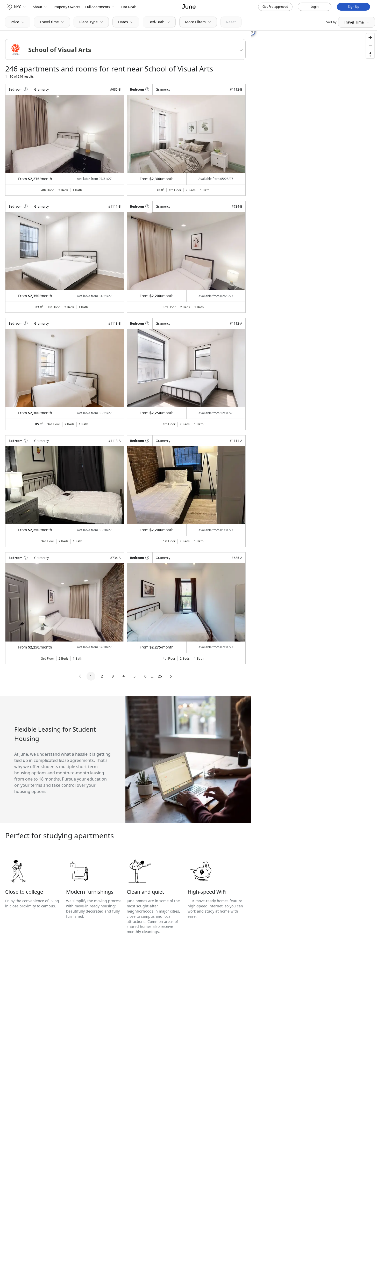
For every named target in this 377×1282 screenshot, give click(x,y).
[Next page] (170, 676)
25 (160, 676)
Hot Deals (128, 6)
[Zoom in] (370, 37)
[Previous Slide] (16, 134)
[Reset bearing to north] (370, 54)
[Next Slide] (113, 134)
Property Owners (67, 6)
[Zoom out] (370, 46)
